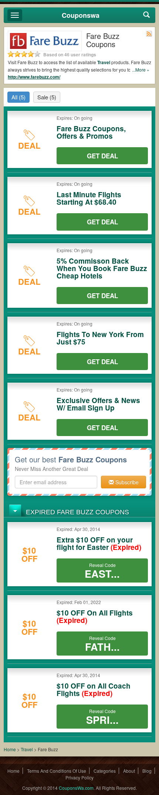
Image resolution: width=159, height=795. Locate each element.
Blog (147, 771)
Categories (105, 771)
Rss (149, 34)
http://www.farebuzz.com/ (34, 76)
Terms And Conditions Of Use (56, 771)
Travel (103, 62)
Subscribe (126, 482)
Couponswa (80, 15)
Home (10, 749)
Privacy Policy (79, 777)
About (129, 771)
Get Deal (102, 155)
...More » (140, 69)
